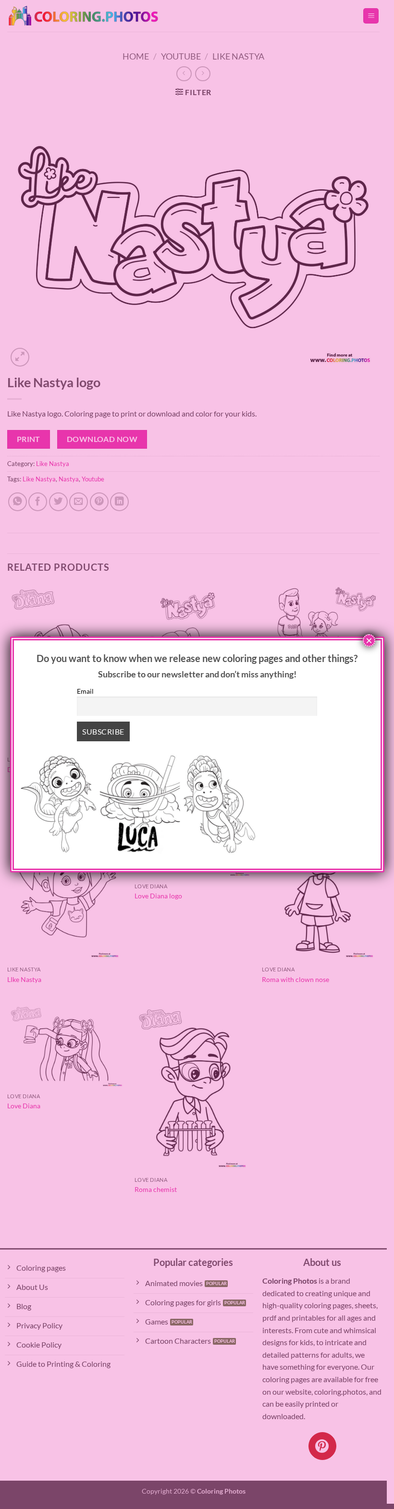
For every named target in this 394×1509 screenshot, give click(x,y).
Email (85, 691)
